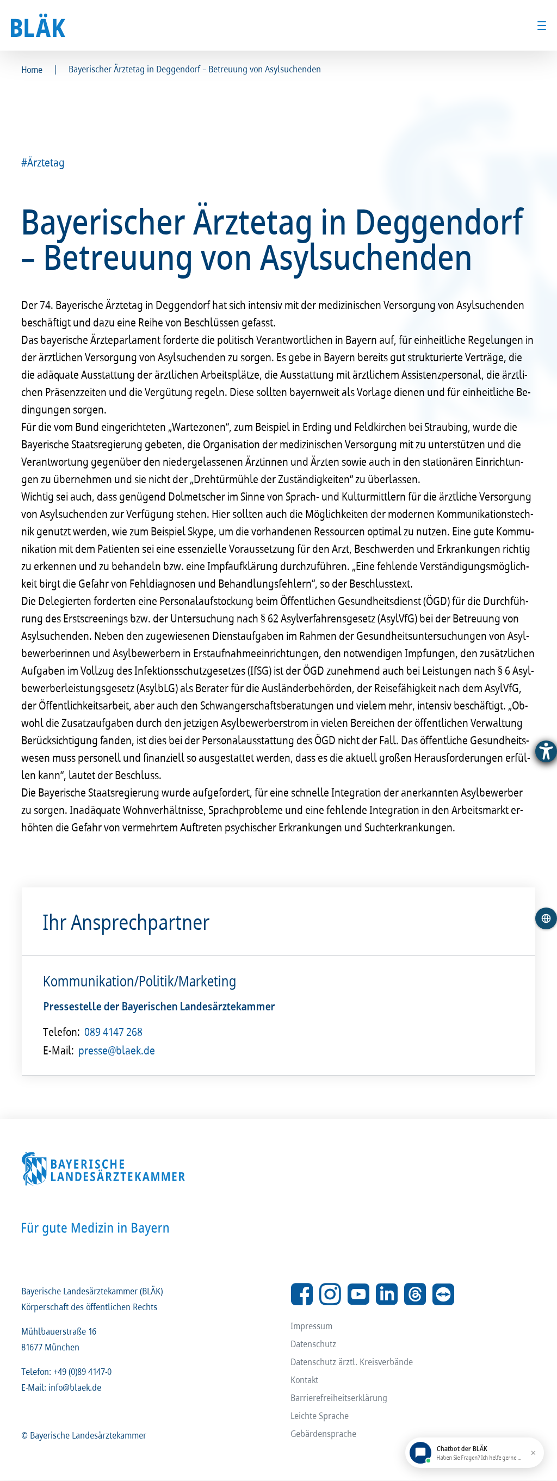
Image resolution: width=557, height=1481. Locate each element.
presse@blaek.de (117, 1050)
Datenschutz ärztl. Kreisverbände (352, 1361)
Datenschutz (314, 1343)
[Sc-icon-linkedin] (387, 1294)
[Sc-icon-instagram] (330, 1294)
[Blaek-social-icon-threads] (415, 1294)
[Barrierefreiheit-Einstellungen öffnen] (546, 751)
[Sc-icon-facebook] (302, 1294)
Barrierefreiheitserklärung (339, 1397)
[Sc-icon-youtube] (358, 1294)
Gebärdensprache (324, 1433)
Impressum (312, 1325)
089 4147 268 (114, 1031)
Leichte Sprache (320, 1415)
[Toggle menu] (541, 25)
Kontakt (305, 1379)
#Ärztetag (43, 162)
